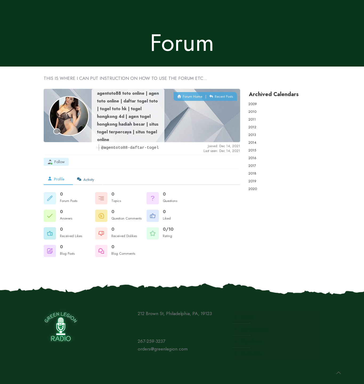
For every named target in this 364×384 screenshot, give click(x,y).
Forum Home (192, 96)
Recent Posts (223, 96)
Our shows (251, 341)
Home (247, 317)
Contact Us (251, 353)
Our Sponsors (254, 329)
